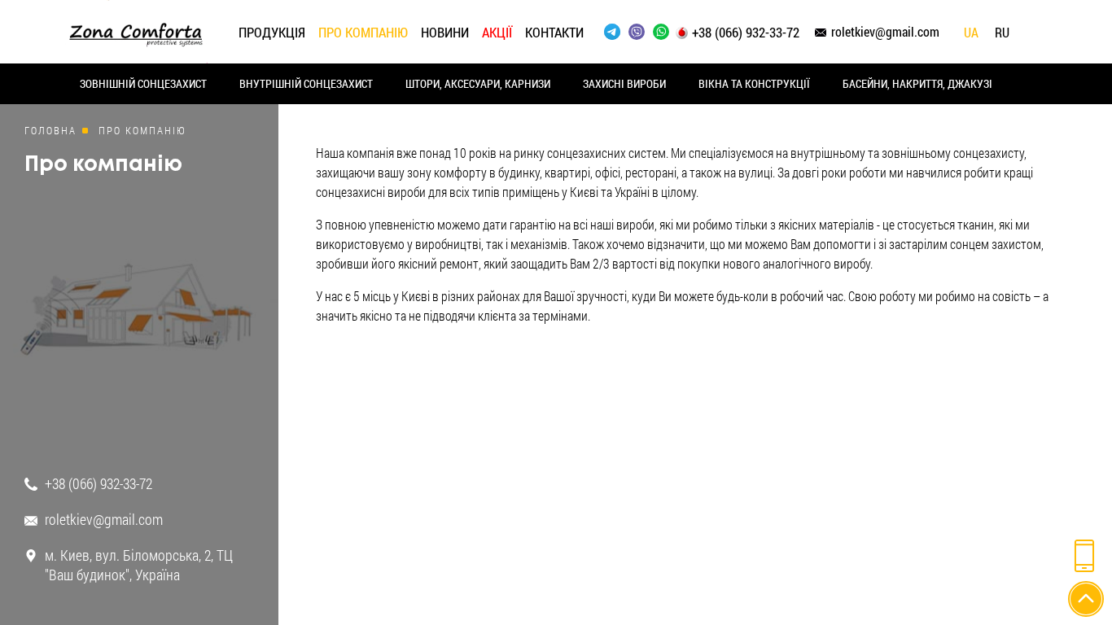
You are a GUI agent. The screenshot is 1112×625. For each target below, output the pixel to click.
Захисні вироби (624, 83)
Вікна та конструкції (754, 83)
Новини (445, 32)
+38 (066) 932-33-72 (745, 33)
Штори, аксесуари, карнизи (477, 83)
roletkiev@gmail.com (885, 31)
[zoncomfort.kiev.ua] (135, 29)
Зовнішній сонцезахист (143, 83)
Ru (1002, 33)
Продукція (272, 32)
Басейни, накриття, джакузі (917, 83)
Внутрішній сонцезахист (306, 83)
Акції (497, 32)
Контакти (554, 32)
